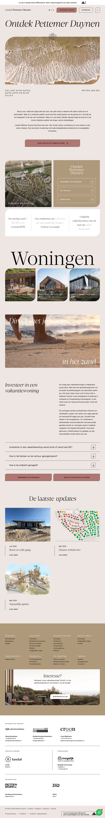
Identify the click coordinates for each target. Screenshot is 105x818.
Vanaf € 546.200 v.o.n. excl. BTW (19, 295)
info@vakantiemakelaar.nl (13, 740)
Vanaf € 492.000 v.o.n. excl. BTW (51, 295)
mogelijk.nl (61, 767)
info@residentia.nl (38, 740)
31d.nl (54, 796)
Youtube (53, 808)
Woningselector (60, 696)
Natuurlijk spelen (19, 604)
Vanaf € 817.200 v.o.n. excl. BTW (83, 295)
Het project (65, 190)
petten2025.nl (9, 796)
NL (49, 10)
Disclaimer (23, 814)
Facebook (46, 808)
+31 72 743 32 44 (65, 738)
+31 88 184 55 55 (10, 738)
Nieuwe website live (69, 550)
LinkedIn (30, 808)
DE (53, 10)
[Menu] (97, 10)
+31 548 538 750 (38, 738)
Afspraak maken (66, 10)
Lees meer (13, 555)
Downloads (65, 199)
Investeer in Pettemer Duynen (51, 143)
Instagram (38, 808)
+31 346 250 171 (63, 769)
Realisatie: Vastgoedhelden (38, 814)
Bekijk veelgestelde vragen (77, 477)
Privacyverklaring (10, 814)
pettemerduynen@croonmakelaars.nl (72, 740)
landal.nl (7, 767)
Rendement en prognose (71, 182)
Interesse (86, 10)
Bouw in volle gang (20, 550)
